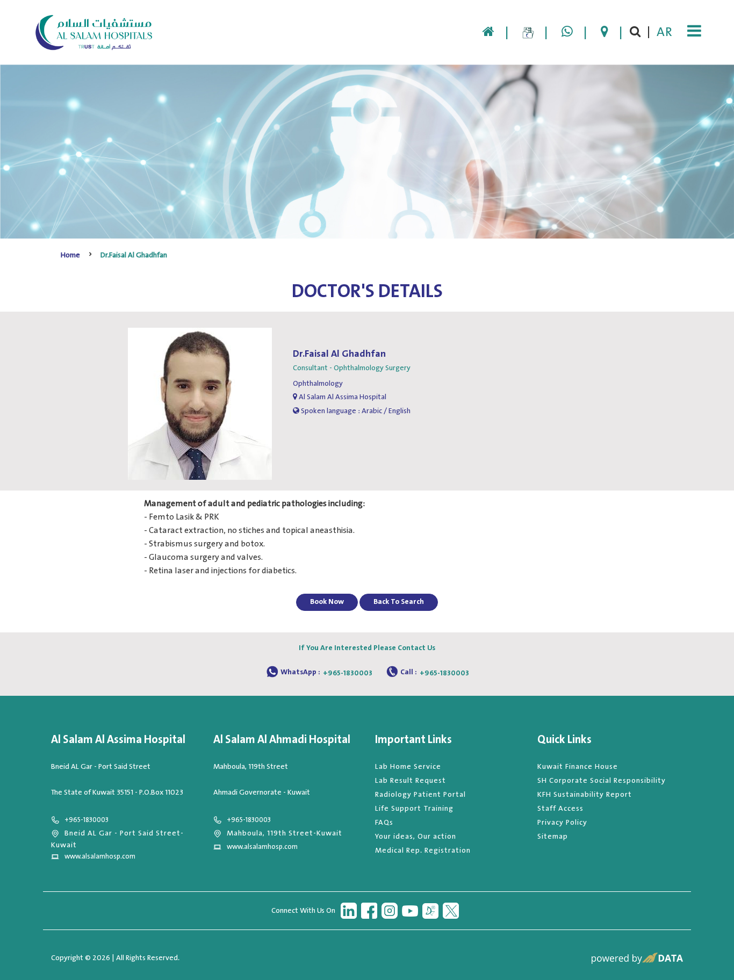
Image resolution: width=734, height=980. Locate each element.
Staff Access (560, 809)
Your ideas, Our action (415, 836)
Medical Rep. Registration (423, 850)
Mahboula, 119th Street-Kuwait (284, 833)
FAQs (384, 822)
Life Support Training (414, 809)
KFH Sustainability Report (584, 795)
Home (70, 255)
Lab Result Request (410, 781)
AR (665, 32)
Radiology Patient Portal (420, 795)
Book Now (327, 602)
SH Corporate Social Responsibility (601, 781)
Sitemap (552, 836)
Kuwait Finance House (577, 767)
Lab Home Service (408, 767)
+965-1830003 (347, 673)
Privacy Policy (562, 822)
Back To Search (398, 602)
